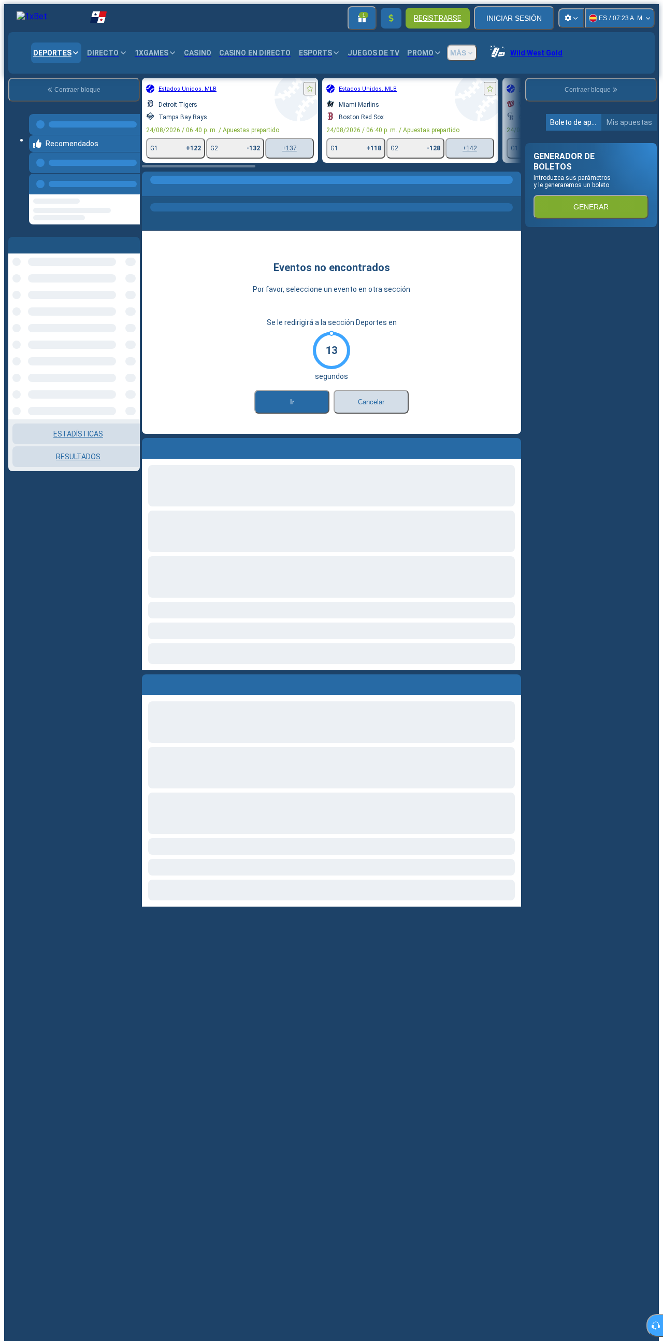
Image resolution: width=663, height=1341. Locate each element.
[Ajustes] (571, 18)
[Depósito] (391, 18)
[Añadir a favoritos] (197, 88)
